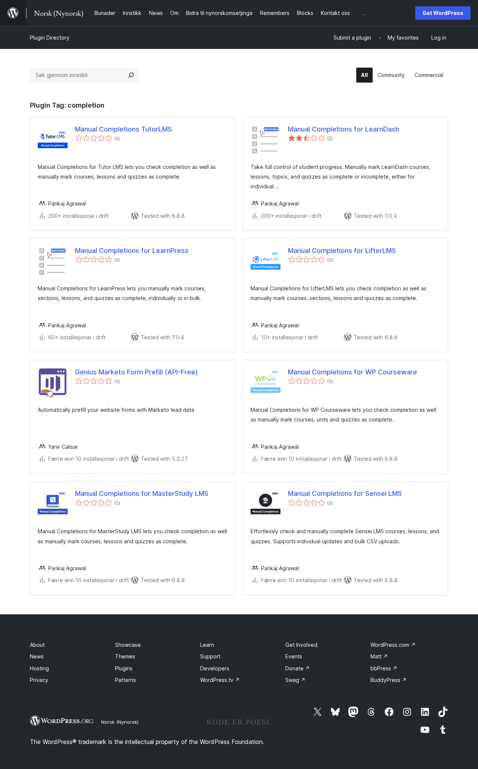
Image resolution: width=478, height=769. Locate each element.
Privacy (39, 680)
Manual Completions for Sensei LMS (345, 493)
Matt (379, 656)
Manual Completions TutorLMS (123, 129)
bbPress (383, 668)
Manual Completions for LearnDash (343, 129)
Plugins (124, 668)
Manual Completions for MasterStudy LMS (141, 493)
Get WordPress (442, 13)
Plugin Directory (49, 37)
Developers (214, 668)
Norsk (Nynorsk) (120, 722)
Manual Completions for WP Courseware (352, 372)
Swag (295, 680)
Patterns (125, 680)
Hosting (39, 668)
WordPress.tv (220, 680)
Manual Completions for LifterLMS (342, 250)
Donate (297, 668)
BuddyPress (388, 680)
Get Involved (301, 645)
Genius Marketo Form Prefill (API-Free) (136, 372)
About (37, 645)
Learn (207, 645)
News (37, 656)
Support (210, 656)
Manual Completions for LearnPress (132, 250)
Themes (125, 656)
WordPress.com (393, 645)
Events (293, 656)
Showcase (128, 645)
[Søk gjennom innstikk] (131, 75)
